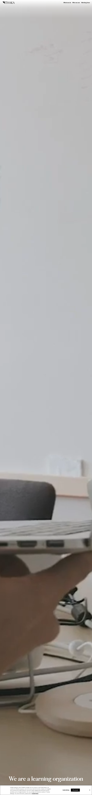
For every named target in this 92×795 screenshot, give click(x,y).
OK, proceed (75, 790)
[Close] (89, 790)
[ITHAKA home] (9, 2)
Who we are (76, 2)
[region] (46, 790)
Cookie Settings (66, 790)
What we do (67, 2)
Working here (85, 2)
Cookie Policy (35, 793)
